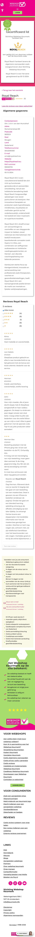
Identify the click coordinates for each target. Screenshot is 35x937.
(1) (21, 320)
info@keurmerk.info (12, 902)
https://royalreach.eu (13, 162)
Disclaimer (8, 907)
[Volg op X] (10, 883)
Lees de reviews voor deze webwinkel (17, 106)
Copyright (7, 910)
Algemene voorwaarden (13, 915)
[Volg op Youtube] (24, 883)
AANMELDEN (17, 785)
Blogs (6, 858)
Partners (7, 864)
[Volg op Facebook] (20, 883)
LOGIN (17, 12)
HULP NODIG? (23, 933)
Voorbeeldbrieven (11, 809)
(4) (20, 313)
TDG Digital (12, 925)
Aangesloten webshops (13, 861)
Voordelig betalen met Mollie (15, 875)
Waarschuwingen (11, 799)
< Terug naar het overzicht (12, 90)
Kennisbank (8, 853)
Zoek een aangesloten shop (15, 796)
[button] (2, 10)
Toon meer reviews (10, 546)
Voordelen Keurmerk (12, 755)
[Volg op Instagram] (15, 883)
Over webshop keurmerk (14, 866)
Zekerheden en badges (13, 812)
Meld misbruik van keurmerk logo (17, 801)
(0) (20, 316)
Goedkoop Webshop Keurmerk (16, 771)
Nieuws (7, 856)
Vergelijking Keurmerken (14, 750)
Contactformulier (10, 872)
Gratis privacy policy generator (16, 761)
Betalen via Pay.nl (11, 877)
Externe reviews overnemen (15, 833)
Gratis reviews (9, 763)
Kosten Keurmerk (11, 752)
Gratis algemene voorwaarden (16, 758)
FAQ (5, 850)
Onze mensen (9, 869)
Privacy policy (9, 913)
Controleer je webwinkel (13, 780)
